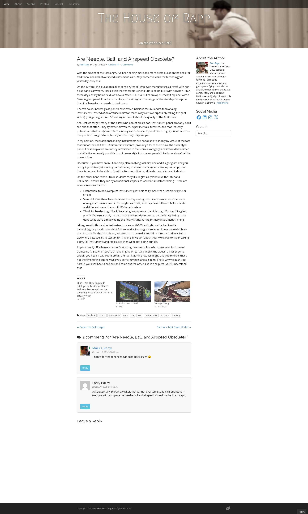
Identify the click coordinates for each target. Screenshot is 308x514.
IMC (139, 315)
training (176, 315)
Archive (31, 4)
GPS (125, 315)
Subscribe (74, 4)
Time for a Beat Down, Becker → (174, 327)
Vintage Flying (161, 303)
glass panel (114, 315)
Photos (44, 4)
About (18, 4)
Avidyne (91, 315)
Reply (85, 367)
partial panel (151, 315)
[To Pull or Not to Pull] (133, 291)
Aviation (112, 64)
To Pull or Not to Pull (127, 303)
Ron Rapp (84, 64)
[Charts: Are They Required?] (96, 291)
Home (6, 4)
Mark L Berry (102, 348)
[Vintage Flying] (172, 291)
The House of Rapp (154, 18)
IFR (118, 64)
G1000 (102, 315)
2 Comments (127, 64)
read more (222, 102)
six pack (165, 315)
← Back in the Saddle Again (91, 327)
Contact (58, 4)
